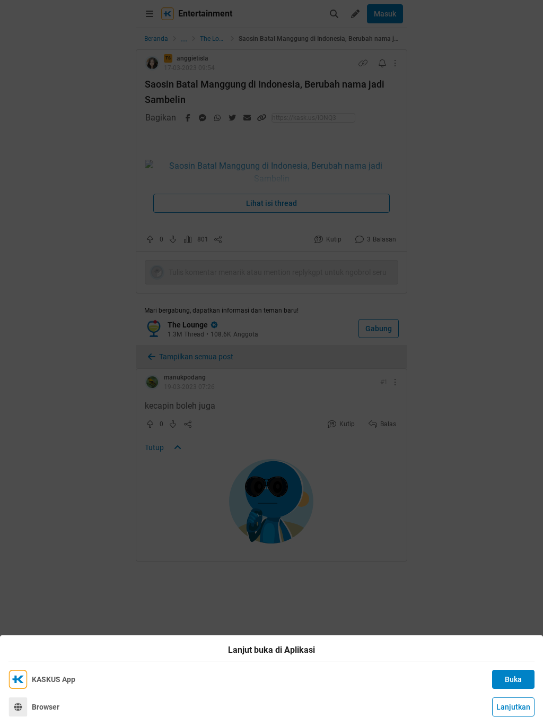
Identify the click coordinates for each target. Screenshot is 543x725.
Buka (513, 679)
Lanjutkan (513, 707)
